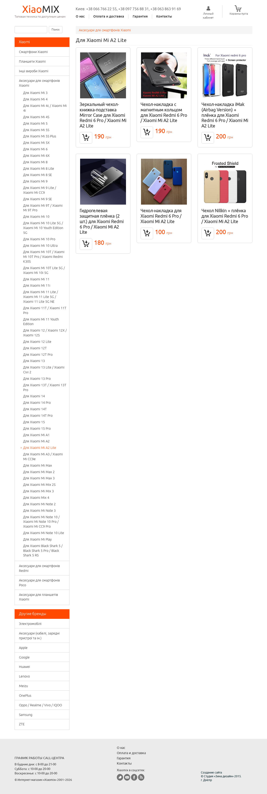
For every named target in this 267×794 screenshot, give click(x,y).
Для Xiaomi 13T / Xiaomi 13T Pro (44, 387)
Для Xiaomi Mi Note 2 (39, 504)
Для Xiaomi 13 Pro (37, 378)
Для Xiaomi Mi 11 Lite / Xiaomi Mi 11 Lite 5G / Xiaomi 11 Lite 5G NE (40, 296)
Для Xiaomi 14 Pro (37, 402)
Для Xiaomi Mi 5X (36, 142)
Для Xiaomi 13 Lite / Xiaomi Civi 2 (43, 369)
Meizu (23, 686)
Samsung (25, 715)
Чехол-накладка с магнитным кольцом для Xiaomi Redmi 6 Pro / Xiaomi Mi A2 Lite (164, 112)
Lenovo (24, 676)
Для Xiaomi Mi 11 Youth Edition (41, 321)
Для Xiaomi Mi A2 (36, 441)
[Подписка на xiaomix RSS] (141, 777)
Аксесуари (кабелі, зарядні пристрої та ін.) (39, 635)
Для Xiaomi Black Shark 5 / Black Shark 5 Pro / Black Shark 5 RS (43, 550)
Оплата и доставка (108, 16)
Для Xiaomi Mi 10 (36, 216)
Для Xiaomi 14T (35, 409)
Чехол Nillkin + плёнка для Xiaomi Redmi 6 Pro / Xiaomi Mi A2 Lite (225, 216)
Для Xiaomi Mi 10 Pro (39, 239)
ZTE (22, 724)
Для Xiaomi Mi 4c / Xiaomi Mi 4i (45, 108)
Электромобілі (30, 624)
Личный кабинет (208, 15)
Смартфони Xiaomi (33, 52)
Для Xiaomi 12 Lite (37, 341)
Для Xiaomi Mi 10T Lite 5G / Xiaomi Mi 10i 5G (44, 270)
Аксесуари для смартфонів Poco (39, 582)
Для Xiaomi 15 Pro (37, 428)
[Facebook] (134, 777)
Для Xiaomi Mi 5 (35, 123)
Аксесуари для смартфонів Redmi (39, 568)
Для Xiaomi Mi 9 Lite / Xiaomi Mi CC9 (39, 190)
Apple (23, 648)
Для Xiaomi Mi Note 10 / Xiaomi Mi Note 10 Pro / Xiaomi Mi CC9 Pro (41, 521)
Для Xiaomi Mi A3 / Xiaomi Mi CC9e (43, 456)
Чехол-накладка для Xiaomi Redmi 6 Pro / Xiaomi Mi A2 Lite (161, 216)
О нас (80, 16)
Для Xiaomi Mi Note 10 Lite (43, 533)
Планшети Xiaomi (32, 61)
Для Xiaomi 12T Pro (38, 354)
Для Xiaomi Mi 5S (36, 130)
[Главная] (42, 9)
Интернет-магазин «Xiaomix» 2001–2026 (45, 780)
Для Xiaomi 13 (34, 361)
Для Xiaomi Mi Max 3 (39, 478)
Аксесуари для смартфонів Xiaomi (39, 83)
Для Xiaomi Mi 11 (36, 279)
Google (24, 657)
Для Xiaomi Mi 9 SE (37, 199)
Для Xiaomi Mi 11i (36, 285)
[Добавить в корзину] (86, 138)
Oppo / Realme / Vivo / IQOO (40, 705)
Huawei (24, 667)
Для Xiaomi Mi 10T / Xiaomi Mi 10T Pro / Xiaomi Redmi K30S (43, 256)
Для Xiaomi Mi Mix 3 (38, 491)
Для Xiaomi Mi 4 (35, 99)
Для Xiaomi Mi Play (37, 539)
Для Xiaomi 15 (34, 422)
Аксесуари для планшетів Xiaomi (38, 597)
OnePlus (25, 695)
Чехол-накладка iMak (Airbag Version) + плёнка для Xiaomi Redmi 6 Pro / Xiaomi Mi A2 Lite (225, 115)
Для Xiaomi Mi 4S (36, 117)
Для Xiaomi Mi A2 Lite (39, 448)
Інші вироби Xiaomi (33, 71)
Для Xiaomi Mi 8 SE (37, 175)
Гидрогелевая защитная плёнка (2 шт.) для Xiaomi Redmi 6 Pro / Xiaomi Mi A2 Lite (102, 221)
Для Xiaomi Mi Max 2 (39, 472)
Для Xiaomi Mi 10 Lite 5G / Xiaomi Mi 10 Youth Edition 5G (43, 227)
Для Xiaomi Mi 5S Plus (39, 136)
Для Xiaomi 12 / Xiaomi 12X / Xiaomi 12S (45, 332)
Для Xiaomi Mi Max (37, 465)
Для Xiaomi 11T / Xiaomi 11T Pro (44, 310)
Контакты (164, 16)
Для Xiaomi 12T (35, 348)
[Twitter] (120, 777)
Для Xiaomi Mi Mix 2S (39, 484)
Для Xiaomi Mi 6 (35, 149)
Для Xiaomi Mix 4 (36, 497)
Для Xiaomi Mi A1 (36, 435)
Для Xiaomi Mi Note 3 (39, 510)
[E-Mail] (127, 777)
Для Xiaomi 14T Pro (38, 415)
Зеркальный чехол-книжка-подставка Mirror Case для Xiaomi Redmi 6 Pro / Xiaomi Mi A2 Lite (103, 115)
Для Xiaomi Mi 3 (35, 93)
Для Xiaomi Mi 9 (35, 181)
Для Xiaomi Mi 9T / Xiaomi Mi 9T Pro (43, 208)
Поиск (56, 29)
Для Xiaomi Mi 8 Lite (38, 168)
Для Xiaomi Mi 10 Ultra (40, 245)
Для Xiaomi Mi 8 (35, 162)
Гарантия (140, 16)
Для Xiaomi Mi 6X (36, 155)
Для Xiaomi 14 (34, 396)
